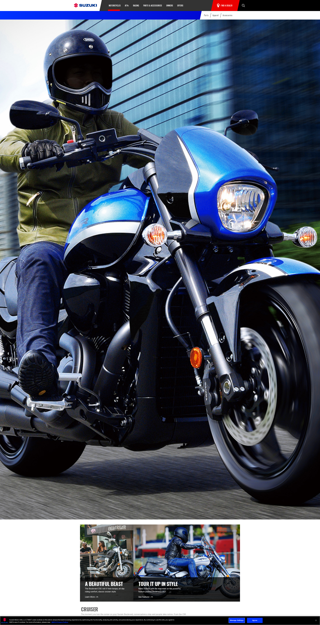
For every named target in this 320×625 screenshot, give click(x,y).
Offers (180, 5)
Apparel (215, 15)
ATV (127, 5)
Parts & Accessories (152, 5)
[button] (243, 5)
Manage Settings (237, 620)
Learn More (90, 597)
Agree (254, 620)
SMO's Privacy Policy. (59, 622)
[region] (160, 620)
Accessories (227, 15)
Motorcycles (115, 5)
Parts (206, 15)
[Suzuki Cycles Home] (85, 5)
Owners (169, 5)
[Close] (316, 620)
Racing (136, 5)
